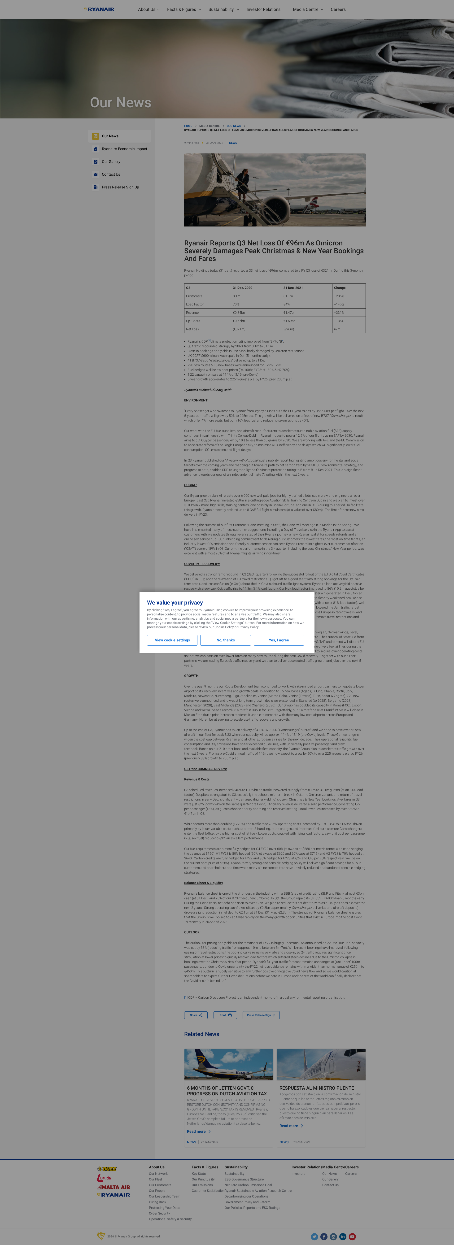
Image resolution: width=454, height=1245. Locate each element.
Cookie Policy (224, 627)
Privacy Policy (248, 627)
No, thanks (226, 640)
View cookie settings (172, 640)
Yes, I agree (279, 640)
